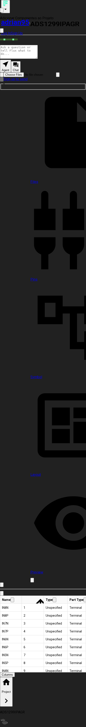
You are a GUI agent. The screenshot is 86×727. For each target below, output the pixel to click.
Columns (7, 674)
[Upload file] (2, 74)
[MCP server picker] (58, 74)
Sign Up (17, 33)
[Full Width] (2, 30)
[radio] (5, 66)
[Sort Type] (54, 600)
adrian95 (15, 22)
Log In (6, 33)
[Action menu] (5, 6)
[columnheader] (11, 600)
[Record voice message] (2, 79)
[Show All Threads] (2, 10)
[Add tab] (32, 580)
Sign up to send (16, 79)
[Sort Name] (12, 600)
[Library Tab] (2, 593)
